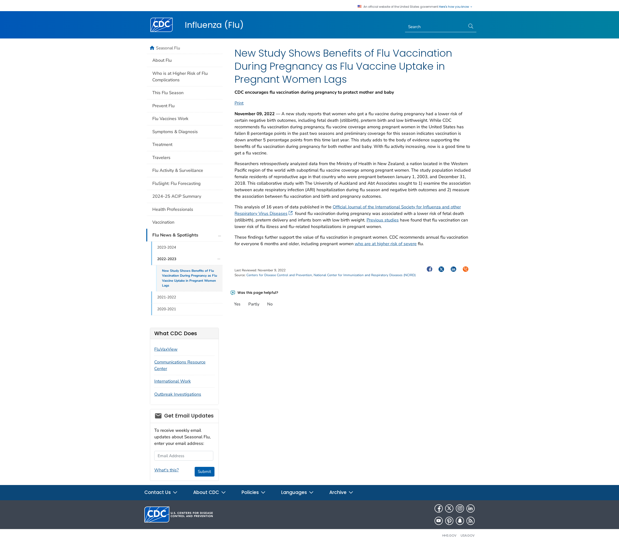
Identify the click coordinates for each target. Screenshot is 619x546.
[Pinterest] (449, 521)
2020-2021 (166, 309)
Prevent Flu (163, 106)
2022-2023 (166, 259)
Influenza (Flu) (214, 25)
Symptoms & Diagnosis (175, 132)
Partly (253, 304)
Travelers (161, 157)
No (270, 304)
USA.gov (468, 535)
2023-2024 (166, 247)
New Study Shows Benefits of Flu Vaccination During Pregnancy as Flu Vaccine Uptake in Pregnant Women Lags (189, 278)
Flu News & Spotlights (175, 235)
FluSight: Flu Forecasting (176, 183)
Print (239, 103)
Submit (204, 471)
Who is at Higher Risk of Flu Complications (180, 76)
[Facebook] (439, 508)
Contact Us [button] (158, 492)
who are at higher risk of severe (386, 244)
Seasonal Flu (168, 48)
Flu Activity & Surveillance (177, 170)
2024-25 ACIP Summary (176, 196)
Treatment (162, 144)
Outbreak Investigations (177, 394)
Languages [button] (294, 492)
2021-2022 (166, 297)
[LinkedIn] (470, 508)
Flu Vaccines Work (170, 118)
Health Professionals (172, 209)
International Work (172, 381)
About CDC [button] (206, 492)
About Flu (162, 60)
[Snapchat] (460, 521)
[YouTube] (439, 521)
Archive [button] (338, 492)
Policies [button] (251, 492)
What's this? (166, 470)
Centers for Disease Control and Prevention (279, 275)
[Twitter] (449, 508)
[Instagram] (460, 508)
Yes (237, 304)
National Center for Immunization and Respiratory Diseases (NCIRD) (365, 275)
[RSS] (470, 521)
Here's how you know (454, 6)
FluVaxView (165, 349)
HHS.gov (449, 535)
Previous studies (383, 220)
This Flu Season (168, 93)
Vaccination (163, 222)
